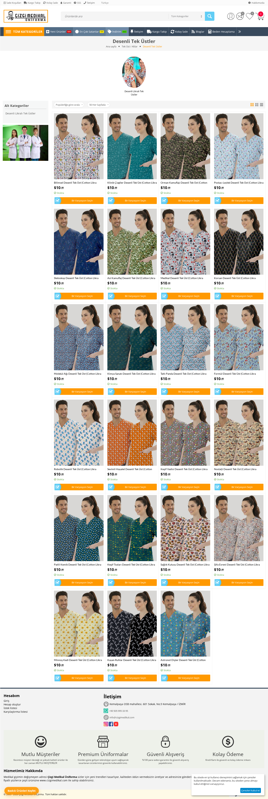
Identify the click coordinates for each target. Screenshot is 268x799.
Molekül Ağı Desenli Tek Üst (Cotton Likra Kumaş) (77, 373)
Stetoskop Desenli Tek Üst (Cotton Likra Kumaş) (76, 278)
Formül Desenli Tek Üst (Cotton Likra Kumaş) (235, 373)
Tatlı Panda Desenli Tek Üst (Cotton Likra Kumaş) (183, 373)
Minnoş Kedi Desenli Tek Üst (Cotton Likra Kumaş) (78, 659)
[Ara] (209, 16)
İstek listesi (10, 708)
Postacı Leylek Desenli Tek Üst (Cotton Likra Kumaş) (238, 182)
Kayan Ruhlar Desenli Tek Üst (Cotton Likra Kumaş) (131, 659)
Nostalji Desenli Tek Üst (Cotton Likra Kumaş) (235, 469)
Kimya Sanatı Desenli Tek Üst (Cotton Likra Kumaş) (131, 373)
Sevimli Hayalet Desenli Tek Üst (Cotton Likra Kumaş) (129, 469)
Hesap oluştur (12, 704)
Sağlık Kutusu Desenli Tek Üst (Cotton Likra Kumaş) (185, 564)
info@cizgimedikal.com (122, 717)
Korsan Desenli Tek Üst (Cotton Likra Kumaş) (235, 278)
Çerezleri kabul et (250, 790)
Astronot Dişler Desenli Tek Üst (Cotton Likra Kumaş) (183, 659)
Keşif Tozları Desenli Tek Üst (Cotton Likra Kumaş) (131, 564)
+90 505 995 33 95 (118, 710)
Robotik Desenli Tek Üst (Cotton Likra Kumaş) (75, 469)
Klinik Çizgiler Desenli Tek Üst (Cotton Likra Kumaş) (132, 182)
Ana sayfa (111, 46)
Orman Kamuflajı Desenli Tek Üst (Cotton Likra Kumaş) (184, 182)
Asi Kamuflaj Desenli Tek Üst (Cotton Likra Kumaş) (131, 278)
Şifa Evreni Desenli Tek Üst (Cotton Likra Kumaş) (237, 564)
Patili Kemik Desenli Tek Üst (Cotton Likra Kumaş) (77, 564)
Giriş (6, 700)
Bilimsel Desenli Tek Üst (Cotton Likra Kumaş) (75, 182)
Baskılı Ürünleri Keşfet (22, 790)
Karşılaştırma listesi (16, 711)
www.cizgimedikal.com (53, 780)
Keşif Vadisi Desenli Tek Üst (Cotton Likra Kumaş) (184, 469)
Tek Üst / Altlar (129, 46)
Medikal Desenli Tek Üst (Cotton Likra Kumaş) (182, 278)
